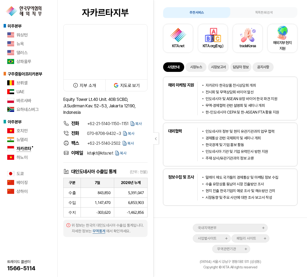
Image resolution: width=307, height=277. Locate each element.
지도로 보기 (130, 85)
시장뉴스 (196, 67)
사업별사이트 (207, 238)
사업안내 (173, 67)
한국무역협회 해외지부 (24, 11)
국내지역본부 (207, 228)
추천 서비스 (196, 12)
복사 (138, 123)
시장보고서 (218, 67)
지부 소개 (88, 85)
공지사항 (263, 67)
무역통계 (99, 231)
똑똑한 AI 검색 (263, 12)
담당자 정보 (240, 67)
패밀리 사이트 (246, 238)
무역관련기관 (226, 249)
